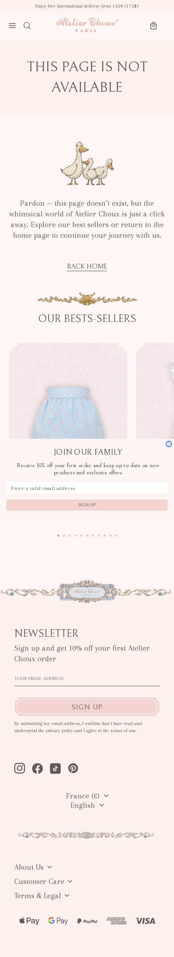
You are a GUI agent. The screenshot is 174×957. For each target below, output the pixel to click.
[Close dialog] (169, 444)
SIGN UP (87, 505)
